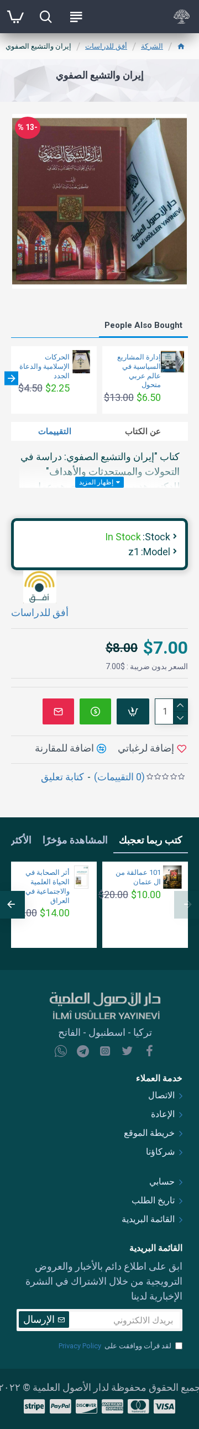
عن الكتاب (143, 431)
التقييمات (54, 431)
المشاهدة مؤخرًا (75, 840)
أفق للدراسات (106, 46)
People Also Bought (143, 325)
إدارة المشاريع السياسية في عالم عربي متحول (139, 371)
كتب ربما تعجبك (150, 840)
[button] (188, 378)
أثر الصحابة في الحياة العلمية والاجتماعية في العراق (47, 886)
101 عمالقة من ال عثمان (138, 877)
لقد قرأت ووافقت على (115, 1346)
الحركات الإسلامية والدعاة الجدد (44, 366)
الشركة (152, 46)
